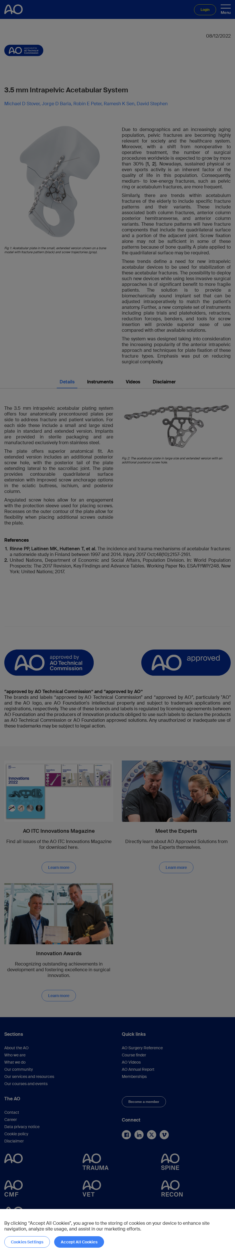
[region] (117, 1230)
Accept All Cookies (79, 1242)
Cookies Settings (27, 1242)
